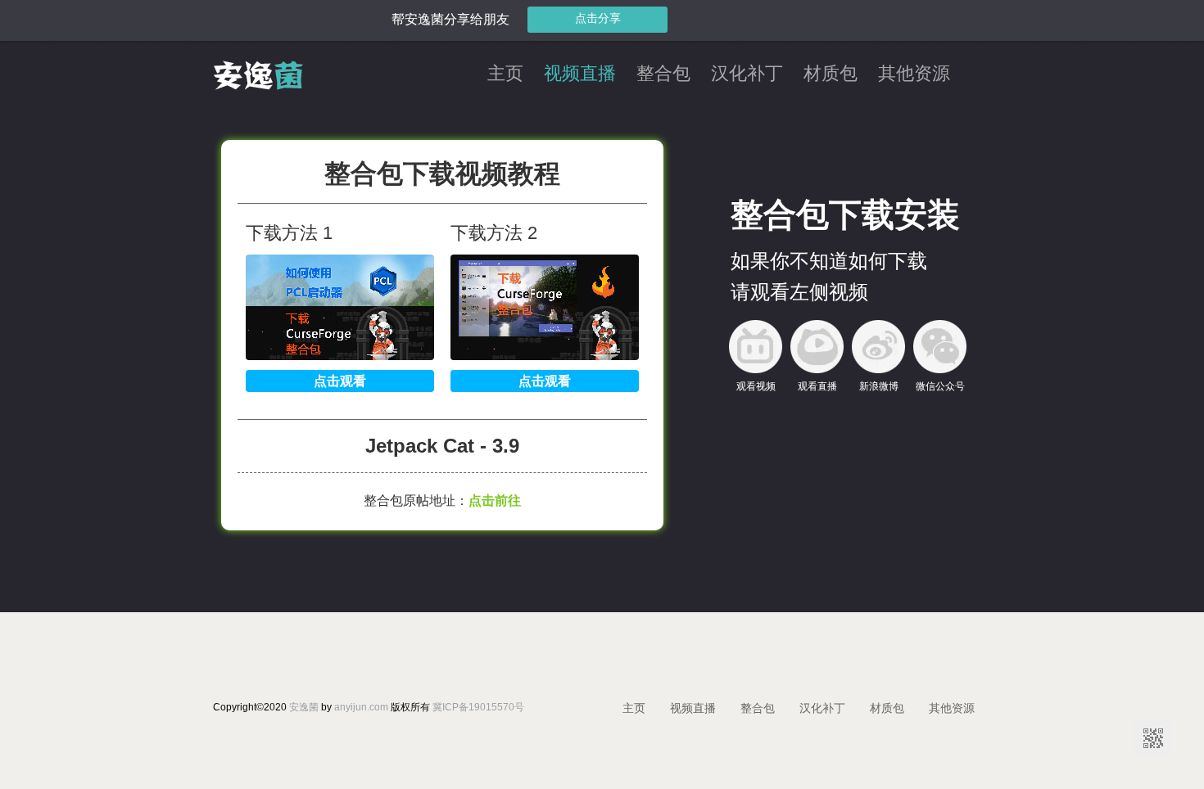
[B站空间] (755, 346)
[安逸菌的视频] (258, 86)
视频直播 (580, 74)
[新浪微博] (878, 346)
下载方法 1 (289, 233)
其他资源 (914, 74)
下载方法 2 (493, 233)
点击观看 (340, 381)
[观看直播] (817, 346)
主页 (505, 74)
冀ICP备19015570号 (478, 707)
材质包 (830, 74)
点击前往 (494, 500)
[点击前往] (340, 356)
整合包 (663, 74)
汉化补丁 (747, 74)
